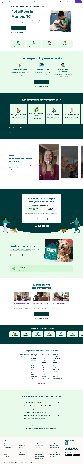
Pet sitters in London (39, 447)
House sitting (52, 441)
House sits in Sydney (54, 451)
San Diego (33, 371)
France (54, 367)
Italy (54, 373)
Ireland (54, 374)
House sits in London (54, 445)
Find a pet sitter (23, 1)
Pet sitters (37, 441)
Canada (55, 362)
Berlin (43, 367)
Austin (32, 369)
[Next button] (14, 132)
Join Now (78, 1)
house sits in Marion (20, 32)
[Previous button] (40, 182)
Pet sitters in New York (39, 449)
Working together (22, 454)
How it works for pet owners (9, 441)
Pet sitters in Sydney (39, 452)
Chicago (32, 372)
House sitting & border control (10, 452)
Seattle (32, 363)
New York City (33, 358)
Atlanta (32, 378)
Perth (43, 364)
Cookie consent (7, 456)
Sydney (43, 358)
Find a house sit (31, 1)
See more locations (35, 380)
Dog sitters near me (39, 445)
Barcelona (44, 374)
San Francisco (34, 361)
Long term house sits (54, 443)
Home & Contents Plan (8, 451)
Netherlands (55, 371)
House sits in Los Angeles (55, 449)
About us (21, 441)
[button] (49, 162)
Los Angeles (33, 360)
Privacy (31, 462)
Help (68, 1)
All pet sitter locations (39, 458)
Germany (55, 364)
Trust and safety (7, 447)
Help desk (6, 449)
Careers (21, 447)
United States (56, 356)
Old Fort (21, 356)
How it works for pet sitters (9, 443)
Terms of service (24, 462)
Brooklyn (32, 374)
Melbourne (44, 360)
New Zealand (56, 369)
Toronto (43, 369)
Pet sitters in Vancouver (39, 456)
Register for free (17, 28)
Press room (21, 451)
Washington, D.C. (34, 376)
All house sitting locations (55, 456)
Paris (43, 371)
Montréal (44, 376)
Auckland (44, 373)
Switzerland (55, 376)
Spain (54, 365)
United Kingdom (56, 358)
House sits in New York (54, 447)
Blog (20, 449)
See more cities (45, 378)
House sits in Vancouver (55, 454)
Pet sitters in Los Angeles (39, 451)
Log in (72, 1)
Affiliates (21, 452)
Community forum (23, 443)
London (43, 356)
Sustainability (22, 445)
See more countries (57, 378)
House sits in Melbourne (54, 452)
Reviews (5, 454)
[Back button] (10, 132)
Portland (33, 365)
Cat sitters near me (39, 443)
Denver (32, 367)
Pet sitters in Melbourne (39, 454)
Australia (55, 360)
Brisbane (44, 362)
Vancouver (44, 365)
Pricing (5, 445)
